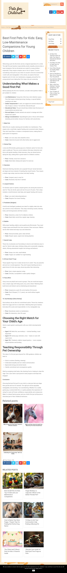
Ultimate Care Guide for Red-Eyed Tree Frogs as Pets (33, 551)
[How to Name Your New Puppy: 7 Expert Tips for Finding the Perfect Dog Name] (12, 510)
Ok (33, 570)
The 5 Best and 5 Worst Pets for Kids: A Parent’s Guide (12, 551)
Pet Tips (7, 33)
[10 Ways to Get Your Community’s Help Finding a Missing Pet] (33, 510)
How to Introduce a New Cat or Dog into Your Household (55, 75)
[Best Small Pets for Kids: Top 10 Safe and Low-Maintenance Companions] (12, 481)
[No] (65, 569)
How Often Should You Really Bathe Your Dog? (55, 69)
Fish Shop (51, 43)
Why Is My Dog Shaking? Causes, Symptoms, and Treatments (55, 87)
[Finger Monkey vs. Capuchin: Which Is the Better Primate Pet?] (34, 481)
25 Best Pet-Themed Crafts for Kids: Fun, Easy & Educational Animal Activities (55, 57)
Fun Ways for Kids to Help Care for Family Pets (55, 64)
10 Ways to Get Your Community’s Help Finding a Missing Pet (32, 522)
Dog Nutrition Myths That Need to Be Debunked (55, 80)
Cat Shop (51, 41)
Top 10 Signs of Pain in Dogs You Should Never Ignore (54, 94)
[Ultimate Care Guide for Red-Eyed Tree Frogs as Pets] (34, 539)
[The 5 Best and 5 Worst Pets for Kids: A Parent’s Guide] (12, 539)
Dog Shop (51, 39)
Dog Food (51, 102)
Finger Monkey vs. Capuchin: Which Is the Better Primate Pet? (32, 493)
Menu (4, 23)
